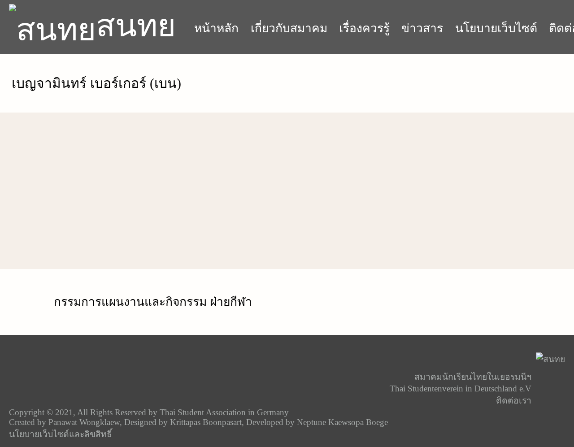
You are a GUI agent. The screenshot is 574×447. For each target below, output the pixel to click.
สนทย (136, 25)
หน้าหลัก (216, 28)
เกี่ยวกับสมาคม (289, 28)
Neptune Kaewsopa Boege (342, 422)
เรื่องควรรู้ (364, 28)
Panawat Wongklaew (84, 422)
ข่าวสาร (422, 28)
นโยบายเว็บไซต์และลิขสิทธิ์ (60, 434)
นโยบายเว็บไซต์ (496, 28)
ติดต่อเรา (513, 400)
